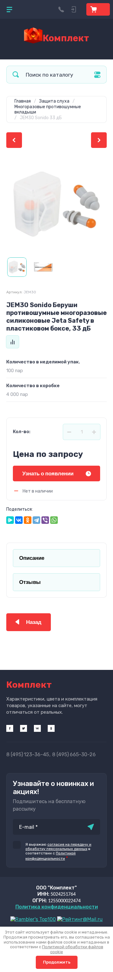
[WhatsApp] (54, 520)
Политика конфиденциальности (56, 907)
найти (15, 75)
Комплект (66, 38)
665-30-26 (74, 754)
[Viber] (45, 520)
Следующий (99, 140)
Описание (31, 558)
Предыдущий (14, 140)
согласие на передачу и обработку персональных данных (58, 846)
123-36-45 (27, 754)
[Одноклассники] (27, 520)
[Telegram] (36, 520)
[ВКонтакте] (19, 520)
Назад (33, 622)
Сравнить (12, 342)
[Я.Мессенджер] (10, 520)
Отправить (90, 827)
